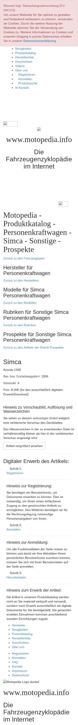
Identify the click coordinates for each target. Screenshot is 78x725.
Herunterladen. (16, 577)
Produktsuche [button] (27, 83)
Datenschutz (20, 675)
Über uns (18, 647)
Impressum (19, 671)
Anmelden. (13, 529)
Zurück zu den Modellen (19, 302)
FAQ (15, 662)
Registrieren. (15, 473)
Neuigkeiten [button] (23, 48)
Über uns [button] (21, 70)
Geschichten (20, 642)
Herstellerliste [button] (24, 57)
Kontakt (17, 666)
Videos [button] (19, 66)
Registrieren (20, 653)
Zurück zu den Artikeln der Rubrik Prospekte (33, 347)
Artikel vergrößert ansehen (24, 446)
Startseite (18, 625)
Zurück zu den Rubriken (19, 325)
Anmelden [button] (25, 79)
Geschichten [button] (23, 61)
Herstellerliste (21, 638)
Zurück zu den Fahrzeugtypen (24, 258)
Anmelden (19, 658)
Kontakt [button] (23, 87)
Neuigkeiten (20, 629)
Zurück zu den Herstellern (21, 280)
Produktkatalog (22, 634)
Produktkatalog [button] (25, 53)
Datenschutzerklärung (39, 41)
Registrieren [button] (26, 74)
